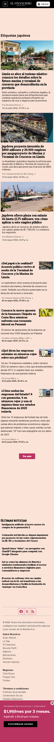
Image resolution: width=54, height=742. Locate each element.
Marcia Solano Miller (14, 338)
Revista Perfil (9, 648)
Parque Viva (9, 677)
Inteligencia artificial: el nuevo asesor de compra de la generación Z (23, 526)
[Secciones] (5, 4)
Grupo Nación (9, 637)
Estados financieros (13, 699)
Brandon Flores (13, 105)
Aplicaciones (9, 655)
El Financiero (9, 644)
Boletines (7, 658)
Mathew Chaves (13, 237)
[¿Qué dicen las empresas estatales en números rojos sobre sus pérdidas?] (46, 353)
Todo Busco (9, 673)
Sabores (7, 651)
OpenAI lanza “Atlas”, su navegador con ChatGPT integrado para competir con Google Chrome (23, 551)
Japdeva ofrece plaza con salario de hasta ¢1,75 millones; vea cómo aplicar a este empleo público (25, 219)
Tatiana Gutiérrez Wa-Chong (19, 174)
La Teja (6, 641)
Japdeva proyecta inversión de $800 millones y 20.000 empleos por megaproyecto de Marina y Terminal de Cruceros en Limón (24, 152)
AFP (28, 338)
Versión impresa (11, 662)
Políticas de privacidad (14, 692)
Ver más (27, 456)
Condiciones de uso (13, 695)
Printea (6, 680)
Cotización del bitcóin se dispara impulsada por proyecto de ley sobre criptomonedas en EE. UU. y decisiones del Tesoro (25, 537)
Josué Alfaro (10, 378)
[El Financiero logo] (21, 4)
